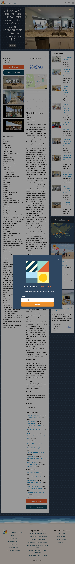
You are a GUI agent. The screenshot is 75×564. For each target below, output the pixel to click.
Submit (37, 304)
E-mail (23, 296)
